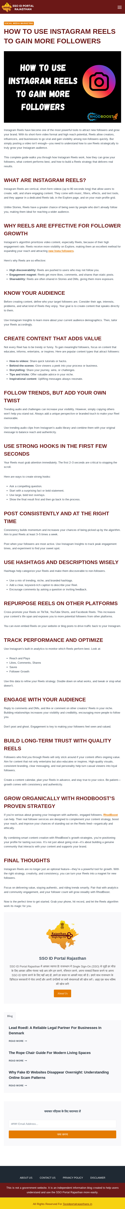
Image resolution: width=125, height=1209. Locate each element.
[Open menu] (119, 7)
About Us (26, 1177)
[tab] (10, 1016)
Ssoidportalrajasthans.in (77, 1204)
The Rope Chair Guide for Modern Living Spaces (50, 1053)
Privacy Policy (73, 1177)
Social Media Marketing (19, 23)
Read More (18, 1041)
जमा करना (62, 1134)
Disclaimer (97, 1177)
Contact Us (48, 1177)
